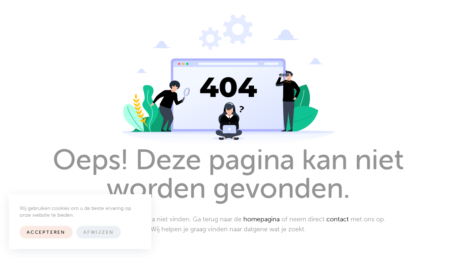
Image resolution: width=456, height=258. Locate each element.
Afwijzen (98, 232)
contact (337, 219)
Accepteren (46, 232)
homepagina (261, 219)
